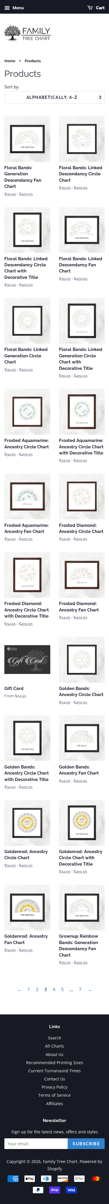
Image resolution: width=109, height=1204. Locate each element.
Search (54, 1038)
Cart (100, 8)
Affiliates (54, 1103)
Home (9, 61)
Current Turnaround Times (54, 1070)
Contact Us (54, 1079)
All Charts (54, 1046)
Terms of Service (54, 1095)
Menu (17, 7)
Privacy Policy (54, 1087)
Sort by (11, 87)
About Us (54, 1054)
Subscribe (86, 1143)
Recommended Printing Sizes (54, 1062)
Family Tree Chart (60, 1161)
